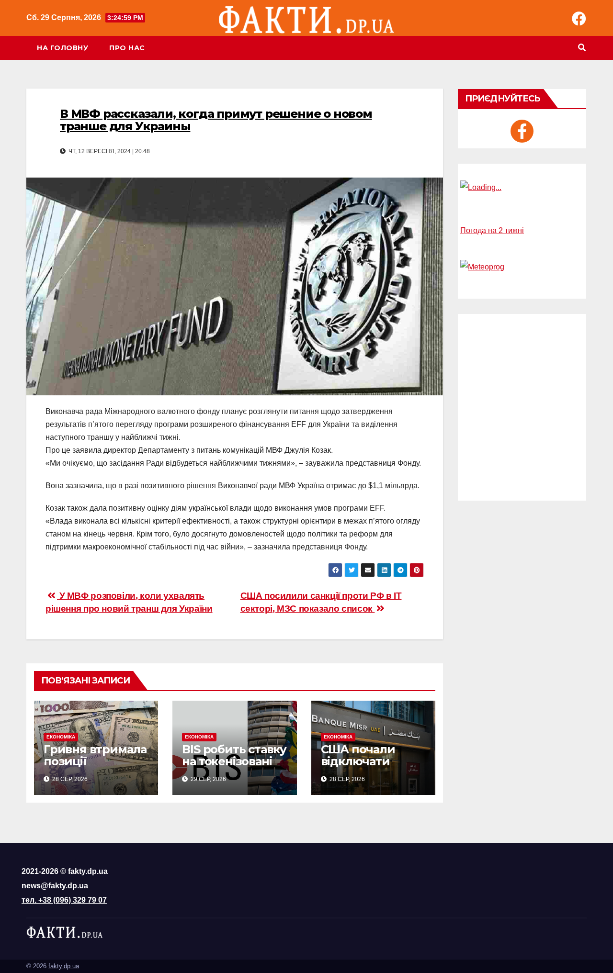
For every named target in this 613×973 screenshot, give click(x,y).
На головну (62, 48)
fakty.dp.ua (63, 966)
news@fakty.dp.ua (55, 886)
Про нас (127, 48)
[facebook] (522, 131)
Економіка (60, 736)
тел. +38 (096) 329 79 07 (64, 900)
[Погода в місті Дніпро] (522, 187)
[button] (582, 48)
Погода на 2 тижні (492, 230)
